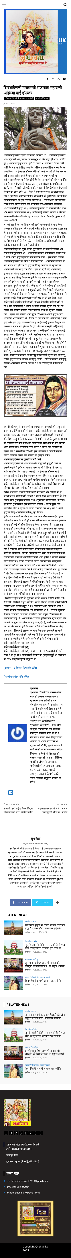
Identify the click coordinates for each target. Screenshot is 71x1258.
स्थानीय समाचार (30, 921)
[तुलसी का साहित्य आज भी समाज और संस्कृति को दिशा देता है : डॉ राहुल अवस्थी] (13, 965)
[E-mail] (10, 793)
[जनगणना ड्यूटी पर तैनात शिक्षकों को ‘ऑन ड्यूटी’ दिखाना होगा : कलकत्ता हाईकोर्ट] (13, 927)
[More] (57, 902)
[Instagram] (53, 79)
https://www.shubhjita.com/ (35, 844)
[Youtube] (64, 79)
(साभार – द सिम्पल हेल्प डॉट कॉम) (20, 668)
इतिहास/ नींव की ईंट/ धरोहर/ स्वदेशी (19, 98)
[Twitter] (58, 79)
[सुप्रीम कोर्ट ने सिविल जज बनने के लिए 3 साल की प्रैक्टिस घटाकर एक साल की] (13, 947)
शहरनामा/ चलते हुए (31, 959)
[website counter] (23, 1134)
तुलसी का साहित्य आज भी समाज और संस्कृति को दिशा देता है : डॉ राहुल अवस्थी (44, 964)
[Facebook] (47, 79)
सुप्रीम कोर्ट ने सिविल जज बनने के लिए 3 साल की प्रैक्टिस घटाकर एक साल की (45, 946)
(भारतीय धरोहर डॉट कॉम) (16, 676)
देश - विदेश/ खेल (31, 941)
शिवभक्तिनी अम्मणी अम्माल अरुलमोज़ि (43, 980)
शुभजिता (35, 838)
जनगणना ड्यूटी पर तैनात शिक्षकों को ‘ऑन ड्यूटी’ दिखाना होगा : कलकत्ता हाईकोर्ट (45, 927)
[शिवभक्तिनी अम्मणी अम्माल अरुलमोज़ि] (13, 983)
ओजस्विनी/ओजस (42, 98)
